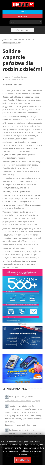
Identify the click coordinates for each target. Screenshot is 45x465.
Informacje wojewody (19, 77)
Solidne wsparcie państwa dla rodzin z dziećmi (22, 60)
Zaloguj (23, 12)
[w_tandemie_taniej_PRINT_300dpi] (22, 368)
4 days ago (36, 401)
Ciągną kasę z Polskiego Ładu (15, 425)
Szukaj (40, 22)
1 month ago (31, 425)
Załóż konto (22, 16)
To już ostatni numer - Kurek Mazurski (18, 401)
